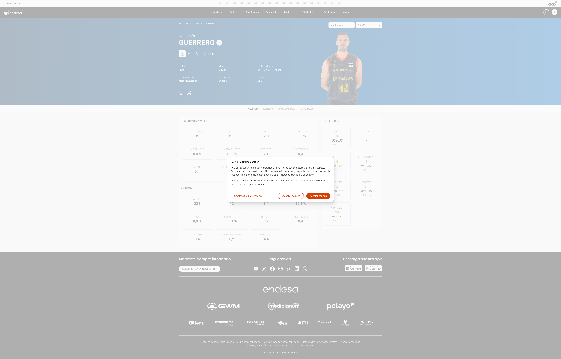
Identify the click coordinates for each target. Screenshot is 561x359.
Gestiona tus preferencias (248, 195)
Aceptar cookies (318, 195)
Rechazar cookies (291, 195)
